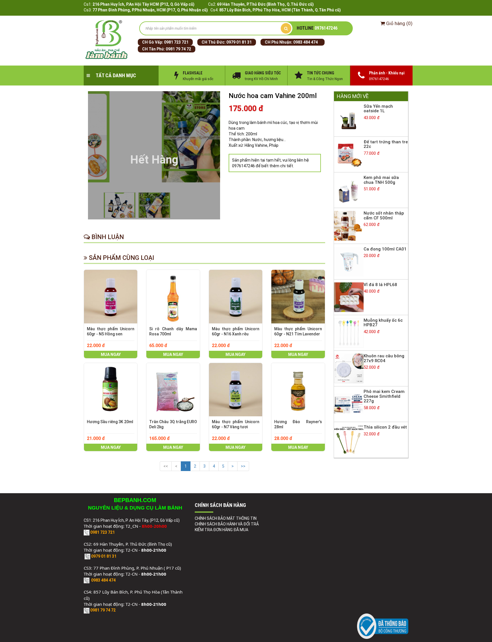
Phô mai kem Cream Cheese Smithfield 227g (384, 396)
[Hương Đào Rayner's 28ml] (298, 389)
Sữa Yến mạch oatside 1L (378, 109)
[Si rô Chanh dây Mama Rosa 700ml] (173, 296)
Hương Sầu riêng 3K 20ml (110, 421)
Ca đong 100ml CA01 (385, 249)
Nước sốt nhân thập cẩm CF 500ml (384, 216)
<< (165, 466)
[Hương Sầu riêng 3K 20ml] (110, 389)
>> (243, 466)
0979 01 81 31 (239, 42)
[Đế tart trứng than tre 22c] (349, 154)
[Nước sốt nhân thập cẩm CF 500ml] (349, 225)
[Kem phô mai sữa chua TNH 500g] (349, 189)
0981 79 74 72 (178, 49)
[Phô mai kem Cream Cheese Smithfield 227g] (349, 403)
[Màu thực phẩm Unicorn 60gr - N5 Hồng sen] (110, 296)
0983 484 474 (305, 42)
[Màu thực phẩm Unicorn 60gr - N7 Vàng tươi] (235, 389)
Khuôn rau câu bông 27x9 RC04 (384, 358)
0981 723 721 (176, 42)
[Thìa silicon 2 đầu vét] (349, 439)
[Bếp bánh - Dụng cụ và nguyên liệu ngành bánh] (107, 40)
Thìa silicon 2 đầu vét (385, 427)
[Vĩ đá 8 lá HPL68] (349, 297)
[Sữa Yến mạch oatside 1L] (349, 118)
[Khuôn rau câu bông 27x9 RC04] (349, 368)
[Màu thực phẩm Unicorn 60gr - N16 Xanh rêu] (235, 296)
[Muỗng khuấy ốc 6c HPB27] (349, 332)
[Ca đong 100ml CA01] (349, 261)
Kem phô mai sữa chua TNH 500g (381, 180)
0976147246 (317, 28)
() (399, 23)
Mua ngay (111, 354)
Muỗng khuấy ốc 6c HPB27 (383, 323)
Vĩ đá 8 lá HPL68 (380, 284)
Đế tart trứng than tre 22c (386, 144)
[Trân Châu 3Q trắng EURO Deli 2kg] (173, 389)
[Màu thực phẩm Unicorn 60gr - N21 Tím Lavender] (298, 296)
